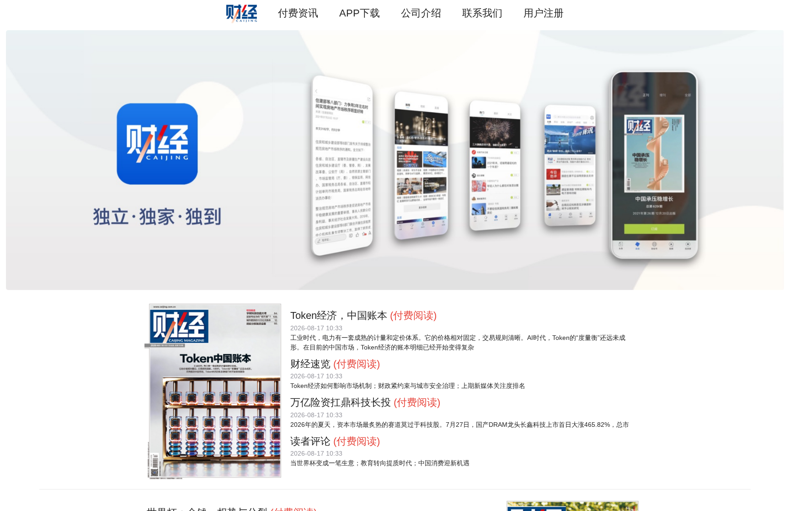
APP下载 (359, 13)
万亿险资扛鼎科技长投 (340, 402)
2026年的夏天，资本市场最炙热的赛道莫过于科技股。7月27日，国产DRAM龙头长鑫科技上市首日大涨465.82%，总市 (459, 424)
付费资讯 (298, 13)
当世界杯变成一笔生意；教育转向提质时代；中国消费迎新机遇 (380, 463)
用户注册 (543, 13)
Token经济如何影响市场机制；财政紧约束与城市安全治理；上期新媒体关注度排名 (407, 385)
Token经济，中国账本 (338, 315)
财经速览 (310, 364)
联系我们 (482, 13)
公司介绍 (421, 13)
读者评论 (310, 441)
